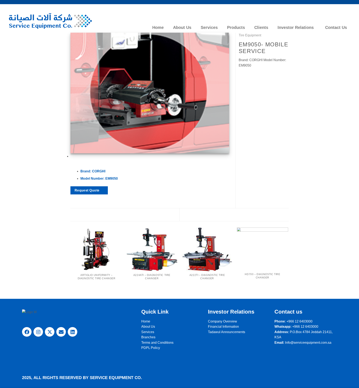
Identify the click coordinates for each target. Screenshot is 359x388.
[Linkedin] (72, 332)
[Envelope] (61, 332)
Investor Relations (296, 27)
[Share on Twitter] (246, 75)
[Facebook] (27, 332)
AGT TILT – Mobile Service (259, 214)
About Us (182, 27)
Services (209, 27)
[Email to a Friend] (251, 75)
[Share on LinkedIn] (256, 75)
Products (236, 27)
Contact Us (336, 27)
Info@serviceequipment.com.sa (308, 342)
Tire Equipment (250, 35)
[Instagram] (38, 332)
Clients (261, 27)
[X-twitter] (49, 332)
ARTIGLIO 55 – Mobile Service (103, 214)
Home (158, 27)
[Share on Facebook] (241, 75)
